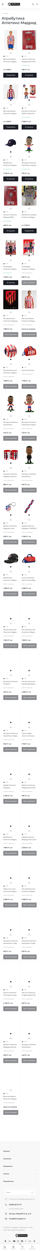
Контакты (7, 1159)
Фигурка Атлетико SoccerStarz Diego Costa (10, 734)
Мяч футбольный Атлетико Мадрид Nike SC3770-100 (29, 631)
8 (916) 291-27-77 (15, 1205)
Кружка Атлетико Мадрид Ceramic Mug (10, 475)
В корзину (29, 75)
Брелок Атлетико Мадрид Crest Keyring (10, 527)
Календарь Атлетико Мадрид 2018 (29, 268)
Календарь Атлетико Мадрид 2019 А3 (10, 268)
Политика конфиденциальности (22, 1199)
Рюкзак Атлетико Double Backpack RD (28, 682)
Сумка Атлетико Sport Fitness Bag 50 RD (28, 579)
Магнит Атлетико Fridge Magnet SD (29, 994)
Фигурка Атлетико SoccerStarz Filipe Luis (29, 942)
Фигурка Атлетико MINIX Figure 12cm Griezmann (29, 112)
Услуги (6, 1174)
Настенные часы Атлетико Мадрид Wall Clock (10, 631)
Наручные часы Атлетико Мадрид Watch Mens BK (10, 890)
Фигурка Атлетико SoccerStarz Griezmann (29, 1046)
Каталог (6, 1151)
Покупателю (8, 1181)
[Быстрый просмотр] (11, 53)
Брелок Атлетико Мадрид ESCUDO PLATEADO (28, 786)
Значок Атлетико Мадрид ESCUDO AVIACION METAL (28, 60)
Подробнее (10, 75)
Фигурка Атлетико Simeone (10, 682)
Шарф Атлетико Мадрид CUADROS (29, 527)
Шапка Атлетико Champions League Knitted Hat (10, 994)
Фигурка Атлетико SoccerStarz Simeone (29, 475)
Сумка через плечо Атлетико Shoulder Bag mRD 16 (29, 734)
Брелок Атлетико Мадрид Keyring (10, 1046)
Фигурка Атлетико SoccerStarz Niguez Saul (29, 423)
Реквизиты (7, 1166)
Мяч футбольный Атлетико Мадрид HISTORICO (29, 890)
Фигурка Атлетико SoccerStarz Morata (29, 164)
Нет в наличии (29, 283)
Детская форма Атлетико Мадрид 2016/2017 (10, 1097)
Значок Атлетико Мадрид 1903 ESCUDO (10, 216)
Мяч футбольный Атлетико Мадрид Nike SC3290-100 (10, 371)
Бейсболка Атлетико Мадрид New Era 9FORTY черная (10, 579)
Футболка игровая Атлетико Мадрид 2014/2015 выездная (29, 216)
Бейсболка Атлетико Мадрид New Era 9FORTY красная (10, 838)
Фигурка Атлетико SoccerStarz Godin (10, 942)
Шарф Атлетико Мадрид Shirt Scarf (29, 838)
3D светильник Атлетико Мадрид (10, 319)
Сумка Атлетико (28, 370)
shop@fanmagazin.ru (17, 1219)
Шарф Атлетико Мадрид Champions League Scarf (10, 786)
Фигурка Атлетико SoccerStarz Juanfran (10, 423)
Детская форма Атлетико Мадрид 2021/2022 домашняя (10, 112)
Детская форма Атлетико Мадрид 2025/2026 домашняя (10, 60)
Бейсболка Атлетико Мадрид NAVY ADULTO (10, 164)
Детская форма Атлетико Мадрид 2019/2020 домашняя (29, 319)
